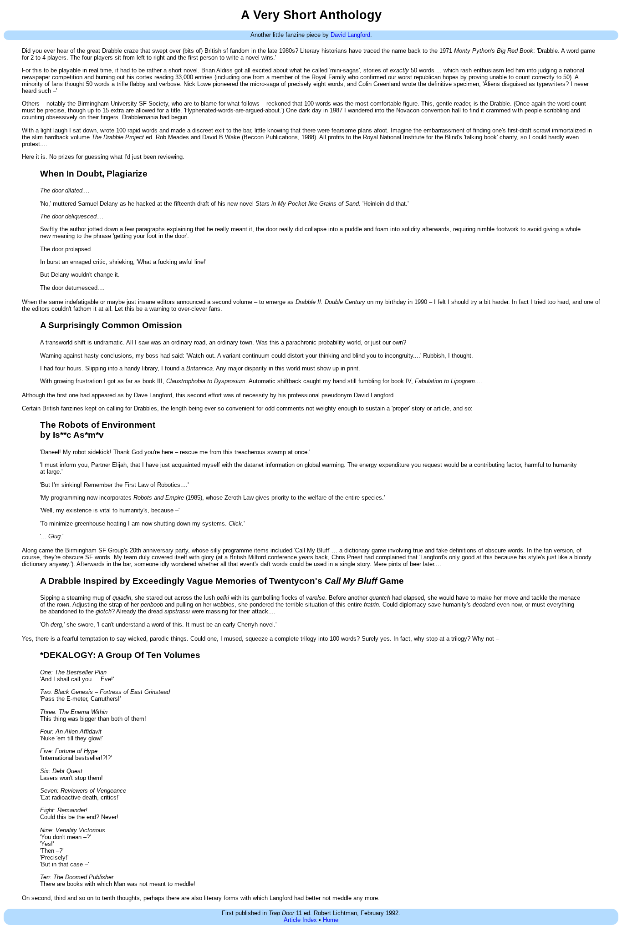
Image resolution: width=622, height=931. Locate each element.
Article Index (300, 919)
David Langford (350, 34)
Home (330, 919)
